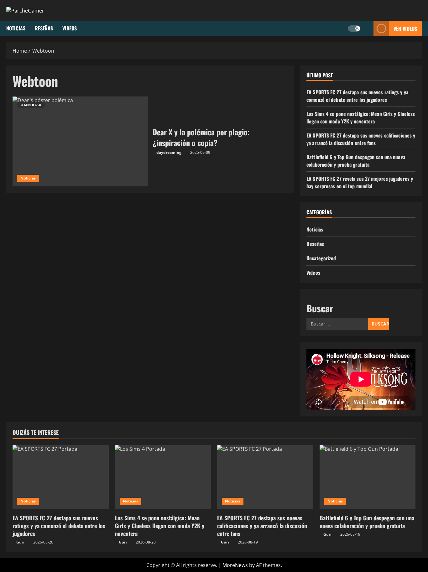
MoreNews (235, 565)
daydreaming (168, 152)
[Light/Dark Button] (354, 28)
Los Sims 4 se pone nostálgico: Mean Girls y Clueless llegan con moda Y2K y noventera (360, 117)
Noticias (15, 28)
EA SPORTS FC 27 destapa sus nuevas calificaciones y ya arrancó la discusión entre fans (360, 139)
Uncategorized (321, 258)
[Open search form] (367, 28)
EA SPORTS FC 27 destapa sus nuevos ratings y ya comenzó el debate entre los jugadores (357, 95)
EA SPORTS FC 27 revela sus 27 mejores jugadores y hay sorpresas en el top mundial (359, 182)
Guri (20, 542)
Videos (69, 28)
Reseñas (44, 28)
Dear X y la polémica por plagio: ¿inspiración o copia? (80, 141)
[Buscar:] (337, 324)
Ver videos (405, 28)
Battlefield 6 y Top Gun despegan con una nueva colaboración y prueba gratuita (355, 160)
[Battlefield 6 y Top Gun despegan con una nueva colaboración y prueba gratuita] (368, 477)
